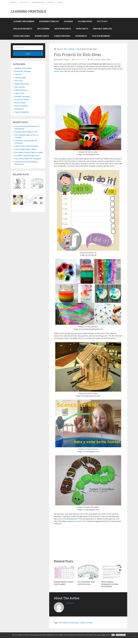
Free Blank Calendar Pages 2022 (27, 155)
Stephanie (70, 603)
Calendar (68, 21)
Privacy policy (121, 635)
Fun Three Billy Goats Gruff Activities (86, 583)
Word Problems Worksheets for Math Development (109, 584)
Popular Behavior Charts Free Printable (64, 583)
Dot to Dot (102, 21)
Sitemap (60, 2)
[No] (135, 635)
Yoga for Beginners (101, 36)
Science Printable (62, 36)
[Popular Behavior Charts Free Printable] (64, 572)
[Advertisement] (88, 89)
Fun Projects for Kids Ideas (68, 623)
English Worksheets (22, 29)
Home (59, 49)
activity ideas (59, 71)
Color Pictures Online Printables (26, 146)
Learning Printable (28, 11)
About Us (13, 2)
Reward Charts (42, 36)
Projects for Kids (86, 623)
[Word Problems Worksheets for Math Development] (112, 572)
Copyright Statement (37, 2)
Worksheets (81, 36)
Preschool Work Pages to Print (26, 132)
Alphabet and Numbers (23, 21)
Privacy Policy (23, 2)
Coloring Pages (85, 21)
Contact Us (50, 2)
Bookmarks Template (49, 21)
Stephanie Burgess (63, 60)
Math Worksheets (63, 29)
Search (28, 53)
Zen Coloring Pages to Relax (25, 149)
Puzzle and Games (21, 36)
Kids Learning (43, 29)
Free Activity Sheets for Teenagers (28, 159)
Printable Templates (102, 29)
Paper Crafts (82, 29)
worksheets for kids (74, 521)
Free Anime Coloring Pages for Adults (29, 152)
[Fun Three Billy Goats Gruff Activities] (88, 572)
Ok (113, 635)
